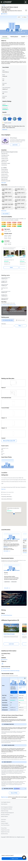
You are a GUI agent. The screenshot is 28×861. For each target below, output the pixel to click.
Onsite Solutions (4, 804)
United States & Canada (9, 634)
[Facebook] (2, 664)
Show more (3, 210)
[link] (12, 567)
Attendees (3, 323)
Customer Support (4, 823)
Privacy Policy (4, 828)
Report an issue (4, 797)
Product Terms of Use (5, 829)
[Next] (26, 36)
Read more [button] (6, 546)
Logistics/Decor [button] (7, 581)
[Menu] (1, 2)
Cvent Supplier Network (5, 802)
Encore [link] (6, 572)
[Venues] (25, 2)
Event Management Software (6, 807)
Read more (4, 129)
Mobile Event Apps (4, 810)
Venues (3, 5)
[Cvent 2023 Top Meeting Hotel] (19, 119)
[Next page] (23, 259)
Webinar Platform (4, 816)
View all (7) (3, 182)
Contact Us (3, 821)
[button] (12, 325)
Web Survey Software (5, 814)
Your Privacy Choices (5, 825)
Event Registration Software (6, 808)
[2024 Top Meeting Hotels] (9, 119)
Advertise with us (4, 833)
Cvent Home (3, 819)
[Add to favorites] (26, 10)
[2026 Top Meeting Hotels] (4, 119)
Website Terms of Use (5, 831)
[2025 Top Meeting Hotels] (14, 119)
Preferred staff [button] (13, 581)
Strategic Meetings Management (7, 812)
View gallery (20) (21, 32)
